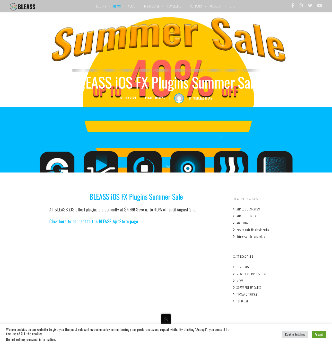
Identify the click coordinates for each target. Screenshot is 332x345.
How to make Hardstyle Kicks (252, 229)
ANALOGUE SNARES (248, 209)
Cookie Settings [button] (295, 334)
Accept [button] (319, 334)
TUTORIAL (242, 301)
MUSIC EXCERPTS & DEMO (252, 274)
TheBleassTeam (202, 98)
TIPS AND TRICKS (246, 294)
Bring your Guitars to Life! (251, 236)
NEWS (161, 98)
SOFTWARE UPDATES (248, 287)
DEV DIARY (242, 267)
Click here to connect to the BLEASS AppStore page (93, 221)
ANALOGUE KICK (246, 216)
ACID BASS (242, 223)
